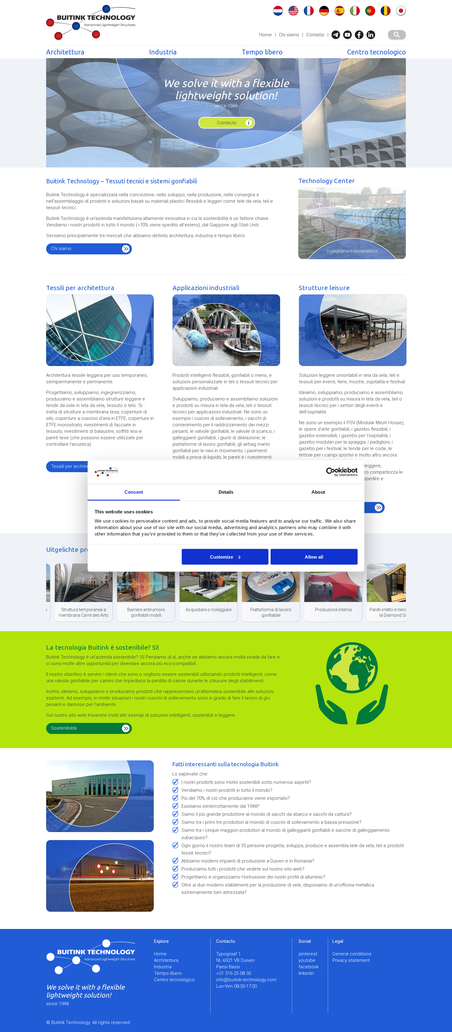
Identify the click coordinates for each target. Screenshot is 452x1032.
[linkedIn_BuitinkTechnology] (372, 34)
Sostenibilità (64, 728)
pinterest (308, 954)
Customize (221, 556)
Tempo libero (262, 52)
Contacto (226, 123)
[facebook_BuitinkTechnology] (361, 34)
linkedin (306, 973)
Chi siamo (289, 35)
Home (265, 35)
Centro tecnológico (174, 979)
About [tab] (318, 492)
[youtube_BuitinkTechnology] (349, 34)
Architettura (65, 52)
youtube (307, 960)
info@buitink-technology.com (246, 979)
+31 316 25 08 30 (233, 973)
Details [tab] (226, 492)
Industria (163, 52)
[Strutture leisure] (352, 334)
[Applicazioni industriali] (226, 334)
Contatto (315, 35)
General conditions (351, 954)
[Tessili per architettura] (100, 334)
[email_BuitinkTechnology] (337, 34)
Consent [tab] (134, 492)
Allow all (314, 556)
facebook (309, 967)
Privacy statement (351, 960)
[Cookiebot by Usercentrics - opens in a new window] (331, 472)
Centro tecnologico (376, 52)
